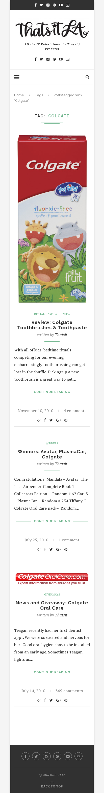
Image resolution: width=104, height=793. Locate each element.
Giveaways (52, 594)
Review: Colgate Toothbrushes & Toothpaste (52, 325)
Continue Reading (52, 392)
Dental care (43, 314)
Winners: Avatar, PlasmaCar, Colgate (52, 454)
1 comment (69, 540)
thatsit (61, 334)
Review (65, 314)
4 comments (75, 410)
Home (19, 95)
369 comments (69, 690)
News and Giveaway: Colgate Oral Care (52, 605)
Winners (52, 443)
